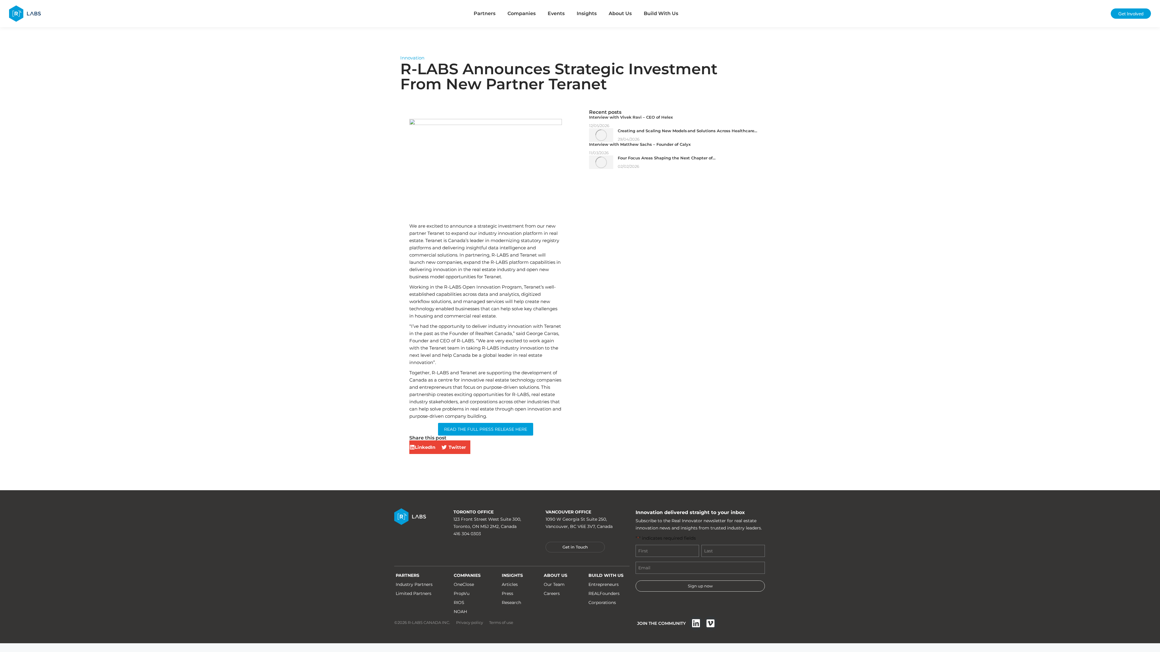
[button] (424, 447)
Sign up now (700, 585)
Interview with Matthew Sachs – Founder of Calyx (640, 144)
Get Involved (1130, 13)
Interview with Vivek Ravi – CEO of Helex (631, 117)
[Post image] (601, 135)
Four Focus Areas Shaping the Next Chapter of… (667, 157)
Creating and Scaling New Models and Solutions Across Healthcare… (687, 130)
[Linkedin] (696, 623)
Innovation (412, 58)
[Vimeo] (710, 623)
